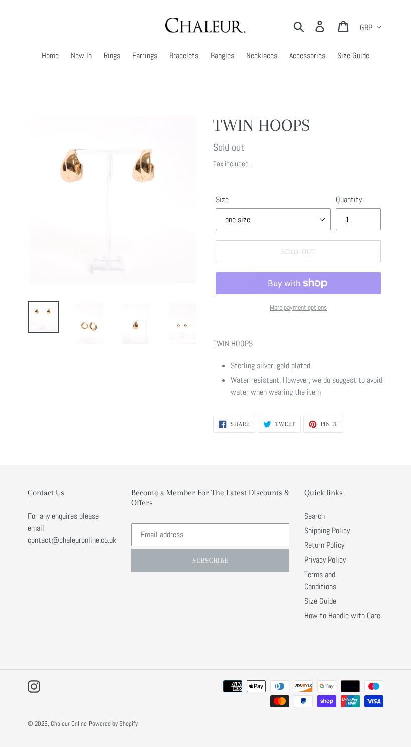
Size (222, 199)
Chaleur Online (69, 723)
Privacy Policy (325, 559)
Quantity (349, 199)
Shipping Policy (327, 530)
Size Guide (320, 601)
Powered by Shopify (113, 723)
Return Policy (324, 545)
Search (314, 516)
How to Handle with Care (342, 615)
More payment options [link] (298, 307)
